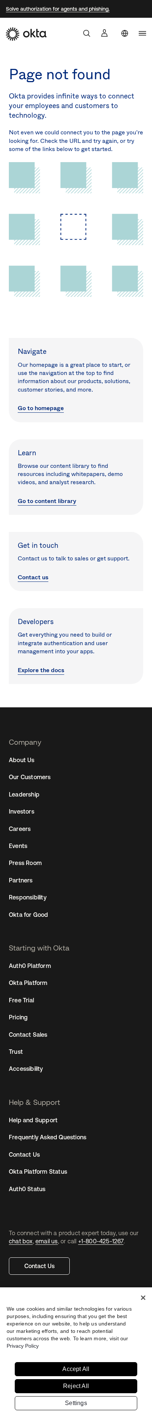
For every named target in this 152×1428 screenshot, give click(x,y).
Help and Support (33, 1120)
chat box (21, 1241)
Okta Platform (28, 982)
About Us (22, 760)
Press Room (25, 862)
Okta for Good (28, 914)
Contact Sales (28, 1034)
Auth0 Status (27, 1189)
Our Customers (30, 777)
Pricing (18, 1017)
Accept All (75, 1369)
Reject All (76, 1386)
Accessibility (26, 1068)
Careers (20, 828)
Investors (21, 811)
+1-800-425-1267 (101, 1241)
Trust (16, 1051)
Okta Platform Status (38, 1171)
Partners (21, 880)
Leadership (24, 794)
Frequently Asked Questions (47, 1137)
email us (46, 1241)
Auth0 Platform (30, 965)
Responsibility (27, 897)
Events (18, 845)
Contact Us (39, 1266)
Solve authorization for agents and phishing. (58, 9)
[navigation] (142, 33)
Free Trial (21, 1000)
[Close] (143, 1298)
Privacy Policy (23, 1346)
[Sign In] (104, 33)
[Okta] (26, 34)
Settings (76, 1403)
